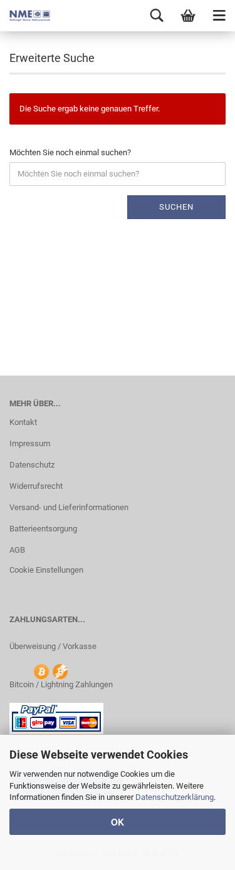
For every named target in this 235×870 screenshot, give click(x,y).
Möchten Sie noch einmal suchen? (70, 152)
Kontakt (23, 422)
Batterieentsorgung (43, 528)
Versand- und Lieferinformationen (68, 507)
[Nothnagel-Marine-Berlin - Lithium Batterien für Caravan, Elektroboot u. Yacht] (25, 15)
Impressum (29, 443)
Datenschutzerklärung (174, 797)
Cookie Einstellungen (46, 570)
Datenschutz (32, 464)
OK (117, 822)
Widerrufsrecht (36, 486)
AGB (17, 550)
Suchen (176, 207)
